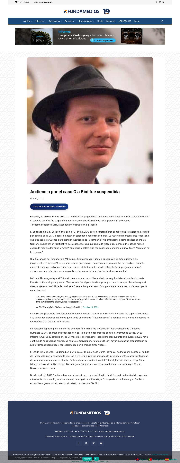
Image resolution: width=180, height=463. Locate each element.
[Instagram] (160, 2)
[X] (163, 2)
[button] (161, 21)
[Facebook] (156, 2)
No (96, 459)
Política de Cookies (160, 454)
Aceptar (87, 459)
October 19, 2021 (90, 307)
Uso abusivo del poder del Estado (50, 206)
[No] (176, 457)
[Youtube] (101, 443)
